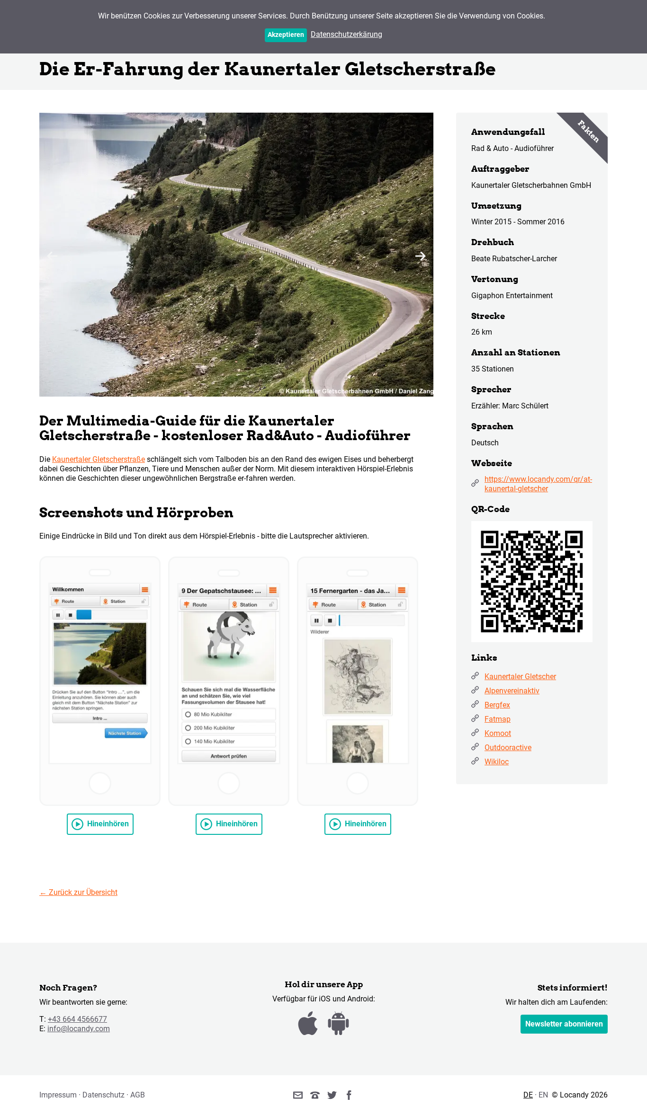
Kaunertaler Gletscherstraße (98, 459)
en (543, 1094)
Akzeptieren (286, 35)
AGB (137, 1094)
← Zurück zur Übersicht (78, 892)
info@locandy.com (78, 1028)
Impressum (58, 1094)
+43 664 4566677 (77, 1019)
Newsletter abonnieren (564, 1023)
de (528, 1094)
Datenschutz (103, 1094)
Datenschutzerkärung (346, 34)
